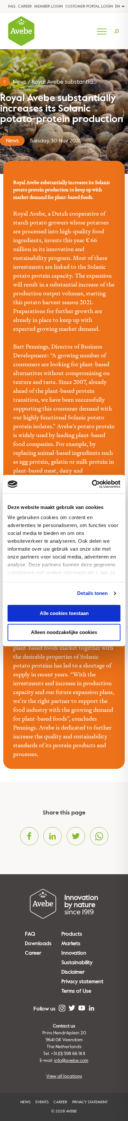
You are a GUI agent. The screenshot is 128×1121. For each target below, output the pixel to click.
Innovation (73, 953)
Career (25, 6)
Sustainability (77, 962)
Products (71, 934)
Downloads (38, 943)
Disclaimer (73, 972)
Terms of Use (76, 991)
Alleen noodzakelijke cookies (64, 632)
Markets (70, 943)
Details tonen (92, 593)
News (20, 81)
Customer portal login (89, 6)
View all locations (64, 1076)
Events (42, 1102)
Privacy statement (82, 981)
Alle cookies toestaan (64, 613)
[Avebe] (21, 31)
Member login (48, 6)
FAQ (11, 6)
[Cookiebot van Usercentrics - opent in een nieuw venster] (92, 484)
